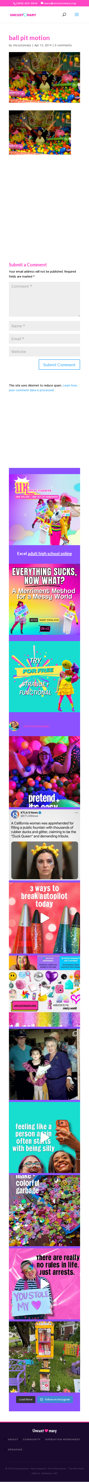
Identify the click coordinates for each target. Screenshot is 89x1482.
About (13, 1439)
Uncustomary (22, 45)
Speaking (15, 1449)
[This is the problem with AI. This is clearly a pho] (44, 844)
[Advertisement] (44, 199)
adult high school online (50, 553)
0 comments (63, 45)
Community (32, 1439)
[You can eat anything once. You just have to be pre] (44, 1283)
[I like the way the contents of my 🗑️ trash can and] (44, 1210)
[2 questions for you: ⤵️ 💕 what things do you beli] (44, 771)
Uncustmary (44, 1430)
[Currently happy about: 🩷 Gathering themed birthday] (44, 1357)
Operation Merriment (62, 1439)
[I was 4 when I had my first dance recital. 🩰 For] (44, 1064)
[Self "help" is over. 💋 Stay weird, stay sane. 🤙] (44, 1137)
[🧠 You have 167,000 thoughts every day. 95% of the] (44, 918)
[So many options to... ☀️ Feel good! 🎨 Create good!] (44, 991)
